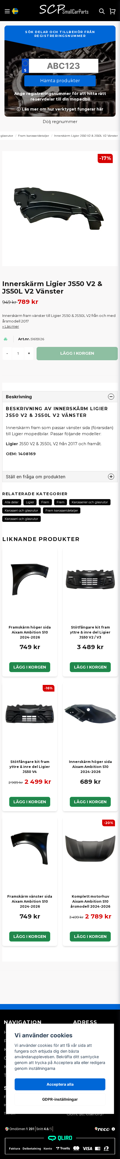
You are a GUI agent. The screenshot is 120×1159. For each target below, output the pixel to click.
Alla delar (11, 502)
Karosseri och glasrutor (21, 510)
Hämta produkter (60, 80)
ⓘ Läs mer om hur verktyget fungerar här (60, 109)
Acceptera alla (60, 1084)
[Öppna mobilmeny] (7, 11)
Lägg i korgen (29, 667)
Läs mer (12, 326)
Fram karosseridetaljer (33, 135)
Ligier (30, 502)
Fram (45, 502)
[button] (15, 11)
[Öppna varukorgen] (112, 11)
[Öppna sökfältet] (102, 11)
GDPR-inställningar (60, 1099)
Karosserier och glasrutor (90, 502)
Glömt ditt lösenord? (85, 1114)
